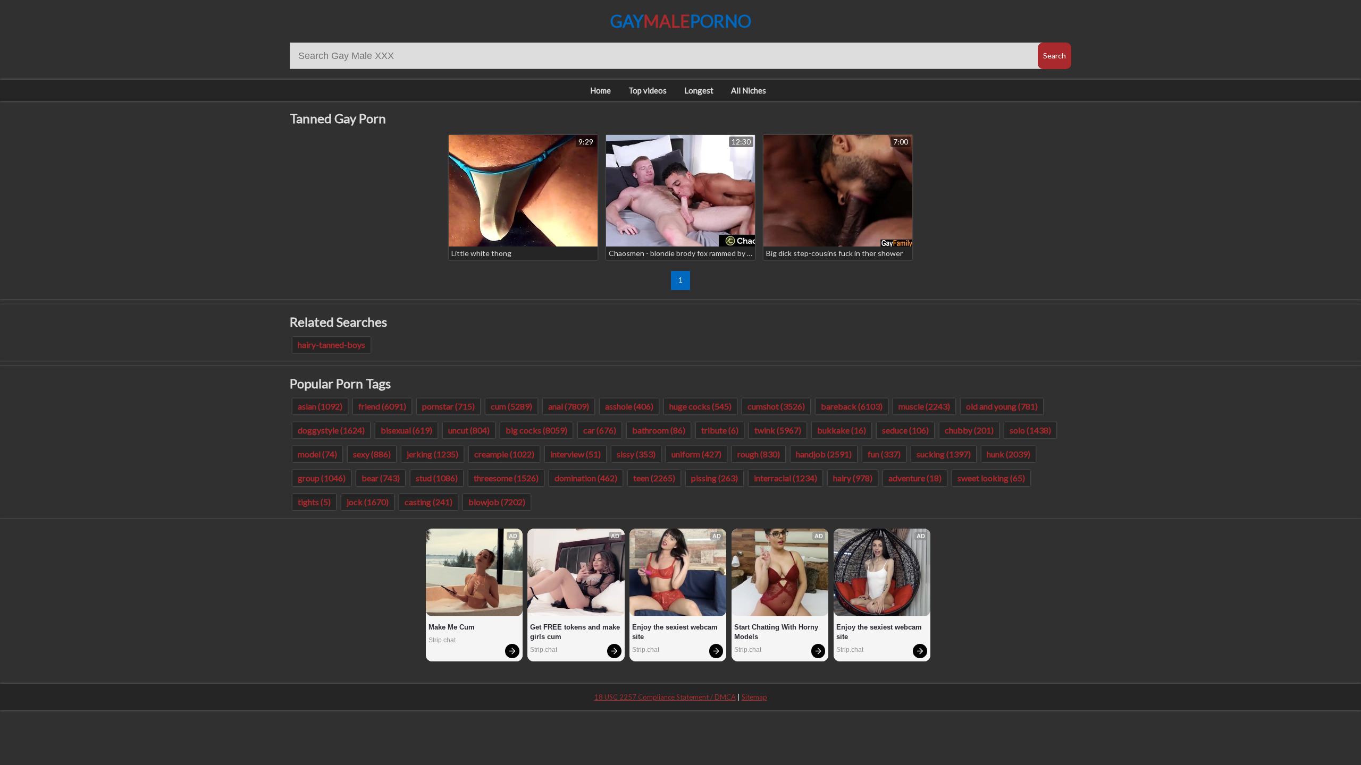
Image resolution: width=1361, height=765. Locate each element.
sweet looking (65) (991, 478)
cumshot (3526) (776, 406)
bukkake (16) (841, 430)
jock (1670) (368, 502)
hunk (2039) (1008, 454)
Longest (698, 90)
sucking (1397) (944, 454)
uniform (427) (696, 454)
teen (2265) (654, 478)
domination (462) (586, 478)
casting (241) (428, 502)
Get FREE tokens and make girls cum (575, 632)
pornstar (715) (448, 406)
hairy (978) (852, 478)
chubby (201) (969, 430)
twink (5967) (777, 430)
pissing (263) (714, 478)
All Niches (748, 90)
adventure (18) (915, 478)
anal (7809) (568, 406)
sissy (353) (636, 454)
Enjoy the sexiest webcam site (676, 632)
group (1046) (322, 478)
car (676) (599, 430)
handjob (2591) (824, 454)
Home (600, 90)
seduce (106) (905, 430)
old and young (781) (1002, 406)
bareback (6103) (852, 406)
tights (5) (314, 502)
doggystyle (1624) (331, 430)
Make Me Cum (452, 627)
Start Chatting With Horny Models (777, 632)
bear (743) (381, 478)
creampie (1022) (504, 454)
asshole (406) (629, 406)
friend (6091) (382, 406)
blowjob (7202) (496, 502)
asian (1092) (320, 406)
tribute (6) (719, 430)
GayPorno (680, 21)
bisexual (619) (406, 430)
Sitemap (754, 697)
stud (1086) (437, 478)
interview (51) (575, 454)
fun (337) (884, 454)
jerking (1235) (432, 454)
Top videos (647, 90)
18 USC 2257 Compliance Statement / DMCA (665, 697)
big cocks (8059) (536, 430)
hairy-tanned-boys (331, 344)
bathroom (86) (658, 430)
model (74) (317, 454)
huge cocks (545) (700, 406)
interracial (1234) (785, 478)
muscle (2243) (924, 406)
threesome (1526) (506, 478)
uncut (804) (469, 430)
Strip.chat (442, 640)
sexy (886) (372, 454)
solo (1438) (1030, 430)
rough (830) (758, 454)
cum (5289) (511, 406)
